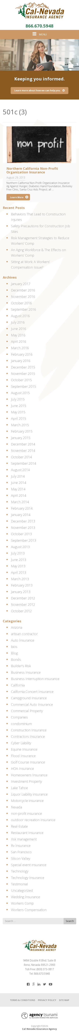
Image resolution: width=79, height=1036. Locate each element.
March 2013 (20, 579)
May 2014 (18, 489)
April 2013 (18, 572)
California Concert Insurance (32, 691)
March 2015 (20, 425)
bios (14, 646)
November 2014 (23, 450)
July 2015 (18, 399)
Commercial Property (27, 711)
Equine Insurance (24, 749)
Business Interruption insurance (35, 679)
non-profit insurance (26, 813)
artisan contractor (24, 634)
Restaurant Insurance (27, 833)
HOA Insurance (22, 768)
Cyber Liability (21, 743)
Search (70, 921)
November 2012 (23, 604)
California (18, 685)
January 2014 (20, 515)
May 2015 (18, 412)
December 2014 (23, 444)
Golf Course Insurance (28, 762)
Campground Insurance (29, 698)
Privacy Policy (47, 1000)
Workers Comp (22, 903)
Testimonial (19, 884)
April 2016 (18, 341)
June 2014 (18, 482)
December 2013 (23, 521)
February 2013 (22, 585)
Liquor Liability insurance (29, 794)
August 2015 (20, 393)
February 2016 (22, 354)
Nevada (16, 807)
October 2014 (21, 457)
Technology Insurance (27, 877)
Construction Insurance (28, 730)
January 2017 (20, 284)
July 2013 (18, 553)
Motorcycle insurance (27, 800)
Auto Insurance (22, 640)
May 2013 (18, 566)
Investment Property (26, 781)
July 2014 (18, 476)
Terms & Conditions (22, 1000)
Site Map (64, 1000)
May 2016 (18, 335)
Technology (19, 871)
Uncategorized (22, 890)
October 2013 (21, 534)
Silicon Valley (20, 858)
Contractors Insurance (28, 736)
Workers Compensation (28, 910)
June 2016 (18, 328)
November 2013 (23, 527)
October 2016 (21, 303)
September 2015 (23, 386)
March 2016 (20, 348)
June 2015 (18, 405)
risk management (24, 839)
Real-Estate (19, 826)
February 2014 (22, 508)
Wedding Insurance (25, 897)
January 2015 (20, 438)
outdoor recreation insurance (33, 820)
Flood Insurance (23, 756)
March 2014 (20, 502)
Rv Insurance (20, 845)
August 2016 (20, 316)
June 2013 (18, 559)
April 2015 (18, 418)
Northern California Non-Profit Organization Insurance (32, 170)
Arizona (16, 627)
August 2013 (20, 547)
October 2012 (21, 611)
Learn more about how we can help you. (37, 90)
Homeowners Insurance (29, 775)
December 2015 (23, 367)
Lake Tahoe (19, 788)
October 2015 (21, 380)
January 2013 (20, 591)
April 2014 (18, 495)
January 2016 (20, 361)
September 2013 (23, 540)
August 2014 (20, 470)
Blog (14, 653)
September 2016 (23, 309)
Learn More (17, 197)
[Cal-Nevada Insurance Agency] (39, 10)
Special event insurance (28, 865)
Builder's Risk (21, 666)
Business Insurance (26, 672)
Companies (19, 717)
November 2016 (23, 296)
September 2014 (23, 463)
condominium (21, 723)
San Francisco (21, 852)
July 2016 (18, 322)
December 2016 (23, 290)
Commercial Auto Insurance (32, 704)
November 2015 (23, 373)
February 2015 (22, 431)
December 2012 (23, 598)
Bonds (16, 659)
